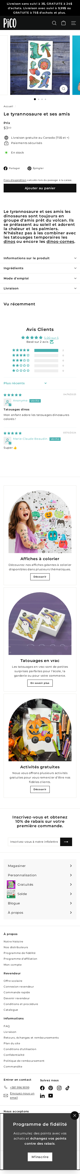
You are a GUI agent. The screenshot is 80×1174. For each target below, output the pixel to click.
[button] (21, 350)
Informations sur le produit (27, 258)
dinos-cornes (60, 241)
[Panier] (63, 23)
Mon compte (13, 964)
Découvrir (40, 576)
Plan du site (12, 1043)
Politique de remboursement (24, 1060)
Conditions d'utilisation (20, 1049)
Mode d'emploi (16, 278)
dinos (9, 241)
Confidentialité (14, 1054)
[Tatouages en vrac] (40, 623)
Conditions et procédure (21, 1004)
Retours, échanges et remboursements (31, 1037)
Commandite (13, 1066)
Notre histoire (13, 941)
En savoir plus (40, 683)
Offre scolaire (13, 980)
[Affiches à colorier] (40, 521)
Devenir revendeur (17, 998)
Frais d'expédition (15, 180)
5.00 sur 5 (51, 337)
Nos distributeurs (16, 947)
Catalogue (11, 1009)
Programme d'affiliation (20, 958)
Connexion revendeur (19, 986)
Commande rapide (17, 992)
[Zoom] (64, 89)
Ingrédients (13, 268)
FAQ (7, 1026)
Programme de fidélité (20, 953)
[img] (13, 395)
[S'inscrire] (66, 842)
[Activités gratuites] (40, 730)
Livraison (11, 288)
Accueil (9, 106)
